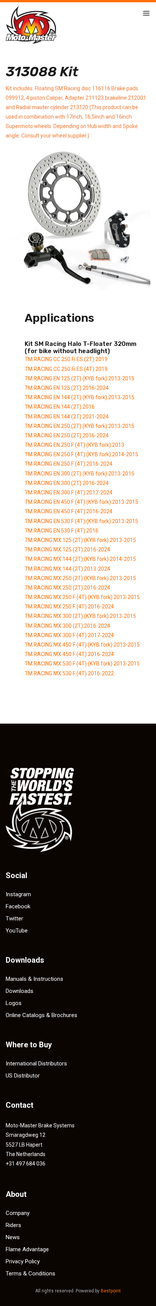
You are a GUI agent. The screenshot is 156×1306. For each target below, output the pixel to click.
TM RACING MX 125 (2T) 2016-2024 (67, 549)
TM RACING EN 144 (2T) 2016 (60, 407)
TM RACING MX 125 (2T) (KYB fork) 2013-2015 (80, 540)
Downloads (19, 991)
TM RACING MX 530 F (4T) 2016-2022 (69, 673)
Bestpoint (111, 1291)
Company (18, 1213)
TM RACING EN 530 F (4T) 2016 (61, 531)
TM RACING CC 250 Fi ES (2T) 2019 (66, 359)
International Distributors (36, 1063)
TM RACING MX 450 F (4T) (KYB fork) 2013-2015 (82, 645)
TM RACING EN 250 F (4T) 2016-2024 (68, 464)
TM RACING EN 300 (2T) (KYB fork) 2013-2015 (79, 474)
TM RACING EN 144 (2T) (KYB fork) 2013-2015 (79, 397)
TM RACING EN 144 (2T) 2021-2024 (67, 417)
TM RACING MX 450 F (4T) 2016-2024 (69, 654)
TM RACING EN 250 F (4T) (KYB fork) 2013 (74, 445)
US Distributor (23, 1075)
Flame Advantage (27, 1249)
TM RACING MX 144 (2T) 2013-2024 (67, 569)
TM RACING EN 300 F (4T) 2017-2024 (68, 492)
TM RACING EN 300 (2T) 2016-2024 (67, 483)
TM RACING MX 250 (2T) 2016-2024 (67, 588)
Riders (13, 1225)
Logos (14, 1003)
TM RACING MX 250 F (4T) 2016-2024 (69, 607)
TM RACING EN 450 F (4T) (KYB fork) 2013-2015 (81, 502)
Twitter (14, 918)
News (13, 1237)
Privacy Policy (23, 1261)
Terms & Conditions (30, 1273)
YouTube (17, 930)
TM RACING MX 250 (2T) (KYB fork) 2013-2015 (80, 578)
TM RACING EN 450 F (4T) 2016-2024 (68, 511)
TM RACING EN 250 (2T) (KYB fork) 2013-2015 (79, 426)
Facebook (18, 906)
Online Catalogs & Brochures (41, 1015)
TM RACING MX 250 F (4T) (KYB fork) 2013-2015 (82, 597)
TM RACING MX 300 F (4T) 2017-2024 (69, 635)
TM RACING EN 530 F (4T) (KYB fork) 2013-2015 (81, 521)
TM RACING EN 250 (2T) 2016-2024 (67, 435)
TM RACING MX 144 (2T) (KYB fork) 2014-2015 (80, 559)
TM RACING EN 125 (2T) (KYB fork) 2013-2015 (79, 378)
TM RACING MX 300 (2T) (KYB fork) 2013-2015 (80, 616)
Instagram (18, 894)
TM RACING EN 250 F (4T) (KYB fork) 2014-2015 (81, 454)
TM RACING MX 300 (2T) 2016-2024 (67, 626)
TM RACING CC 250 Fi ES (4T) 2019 (66, 369)
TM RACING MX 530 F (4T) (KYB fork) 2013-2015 (82, 664)
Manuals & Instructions (34, 979)
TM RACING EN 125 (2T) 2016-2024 (67, 388)
